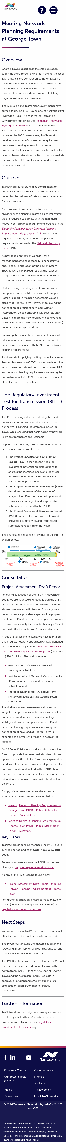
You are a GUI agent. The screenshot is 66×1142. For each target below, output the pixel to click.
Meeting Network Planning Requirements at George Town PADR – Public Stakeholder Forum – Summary (34, 825)
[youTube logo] (28, 1057)
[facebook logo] (5, 1057)
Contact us (11, 1096)
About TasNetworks (46, 1096)
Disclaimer (40, 1083)
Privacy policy (42, 1089)
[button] (10, 7)
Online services (43, 1070)
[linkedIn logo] (12, 1057)
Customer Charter (15, 1070)
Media (8, 1089)
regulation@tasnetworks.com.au (34, 867)
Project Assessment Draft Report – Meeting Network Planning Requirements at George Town (34, 888)
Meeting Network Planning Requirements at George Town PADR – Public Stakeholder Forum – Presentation (34, 810)
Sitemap (39, 1076)
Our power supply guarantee (15, 1078)
